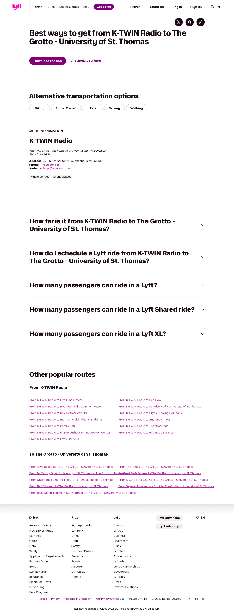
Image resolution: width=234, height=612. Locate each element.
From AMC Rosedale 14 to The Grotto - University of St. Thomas (71, 467)
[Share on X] (179, 22)
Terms (43, 599)
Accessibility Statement (77, 599)
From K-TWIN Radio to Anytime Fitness (144, 420)
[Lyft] (16, 6)
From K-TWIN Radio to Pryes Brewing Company (150, 413)
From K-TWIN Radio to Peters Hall (52, 426)
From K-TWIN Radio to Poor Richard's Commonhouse (65, 407)
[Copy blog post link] (200, 22)
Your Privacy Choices (107, 599)
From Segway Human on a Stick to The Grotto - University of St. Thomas (166, 486)
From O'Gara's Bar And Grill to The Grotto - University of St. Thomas (163, 480)
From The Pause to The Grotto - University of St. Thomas (155, 467)
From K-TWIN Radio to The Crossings (143, 426)
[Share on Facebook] (190, 22)
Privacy (55, 599)
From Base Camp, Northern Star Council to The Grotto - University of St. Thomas (82, 493)
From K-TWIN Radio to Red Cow (139, 400)
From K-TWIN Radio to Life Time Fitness (56, 400)
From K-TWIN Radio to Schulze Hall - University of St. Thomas (159, 407)
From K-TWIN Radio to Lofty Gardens (54, 439)
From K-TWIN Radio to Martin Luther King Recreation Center (69, 433)
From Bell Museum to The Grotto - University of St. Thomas (68, 486)
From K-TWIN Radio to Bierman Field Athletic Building (65, 420)
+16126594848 (50, 165)
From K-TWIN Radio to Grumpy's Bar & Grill (147, 433)
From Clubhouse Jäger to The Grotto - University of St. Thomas (71, 480)
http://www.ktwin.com (57, 168)
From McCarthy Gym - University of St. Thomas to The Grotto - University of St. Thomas (87, 473)
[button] (117, 225)
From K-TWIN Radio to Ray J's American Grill (59, 413)
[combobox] (215, 7)
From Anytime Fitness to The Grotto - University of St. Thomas (159, 473)
